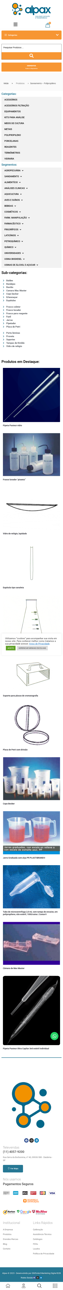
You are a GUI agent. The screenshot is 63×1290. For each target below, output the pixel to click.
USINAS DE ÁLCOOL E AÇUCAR (19, 265)
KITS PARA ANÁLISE (14, 117)
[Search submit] (31, 55)
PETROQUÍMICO (12, 241)
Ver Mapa (14, 1169)
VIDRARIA (9, 158)
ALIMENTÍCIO (11, 182)
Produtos (20, 83)
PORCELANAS (11, 141)
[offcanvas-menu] (39, 1286)
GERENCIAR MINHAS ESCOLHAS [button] (32, 648)
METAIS (8, 129)
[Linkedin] (36, 1140)
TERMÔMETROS (12, 152)
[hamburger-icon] (15, 25)
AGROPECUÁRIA (12, 170)
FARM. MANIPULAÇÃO (15, 217)
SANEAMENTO (11, 176)
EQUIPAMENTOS (12, 111)
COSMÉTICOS (11, 212)
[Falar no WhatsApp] (54, 1036)
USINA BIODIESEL (13, 259)
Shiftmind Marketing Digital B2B (46, 1273)
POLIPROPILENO (12, 135)
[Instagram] (31, 1140)
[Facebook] (26, 1140)
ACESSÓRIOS (10, 99)
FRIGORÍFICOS (11, 229)
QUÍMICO (8, 247)
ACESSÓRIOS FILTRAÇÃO (16, 105)
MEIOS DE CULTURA (14, 123)
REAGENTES (10, 147)
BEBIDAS (8, 206)
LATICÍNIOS (10, 235)
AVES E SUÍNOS (12, 200)
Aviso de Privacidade (39, 643)
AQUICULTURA (11, 194)
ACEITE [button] (11, 648)
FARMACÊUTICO (12, 223)
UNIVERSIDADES (12, 253)
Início (6, 83)
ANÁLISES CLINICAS (14, 188)
